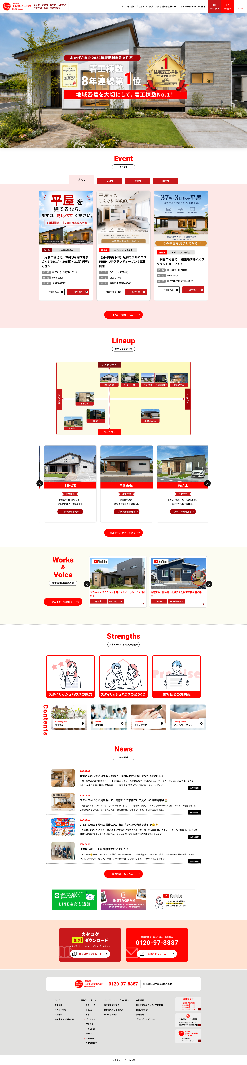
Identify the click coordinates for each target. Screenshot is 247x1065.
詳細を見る (53, 291)
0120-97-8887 (123, 984)
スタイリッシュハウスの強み (192, 6)
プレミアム (90, 1019)
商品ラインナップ (144, 6)
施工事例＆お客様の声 (166, 6)
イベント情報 (128, 6)
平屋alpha (90, 1028)
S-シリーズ (90, 1005)
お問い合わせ (142, 1009)
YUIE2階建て (91, 1043)
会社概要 (140, 1000)
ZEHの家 (89, 1024)
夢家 (88, 1014)
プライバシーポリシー (145, 1019)
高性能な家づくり (111, 1005)
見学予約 (78, 291)
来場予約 (58, 1014)
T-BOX (89, 1009)
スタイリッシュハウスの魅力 (116, 1000)
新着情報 (58, 1005)
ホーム (57, 1000)
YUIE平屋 (90, 1038)
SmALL (89, 1033)
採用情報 (140, 1014)
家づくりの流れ (110, 1014)
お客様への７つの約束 (113, 1009)
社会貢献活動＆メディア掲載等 (149, 1005)
